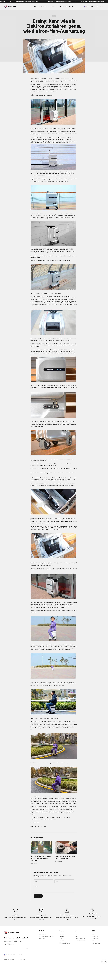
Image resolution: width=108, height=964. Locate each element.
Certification (62, 940)
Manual (77, 936)
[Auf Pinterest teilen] (41, 826)
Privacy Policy (95, 936)
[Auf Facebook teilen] (35, 826)
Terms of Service (96, 940)
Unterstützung (62, 6)
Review (54, 15)
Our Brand (62, 933)
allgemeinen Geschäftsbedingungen (64, 875)
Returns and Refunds (97, 943)
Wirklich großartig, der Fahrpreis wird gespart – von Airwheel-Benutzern (41, 858)
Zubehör (53, 6)
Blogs (61, 938)
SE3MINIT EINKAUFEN (35, 822)
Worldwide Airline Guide (81, 940)
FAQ (76, 933)
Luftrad (71, 6)
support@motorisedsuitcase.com (14, 941)
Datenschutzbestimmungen (39, 876)
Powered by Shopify (21, 959)
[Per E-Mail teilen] (45, 826)
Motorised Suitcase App (81, 938)
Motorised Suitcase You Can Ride (46, 936)
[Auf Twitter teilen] (38, 826)
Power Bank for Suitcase (43, 6)
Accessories (42, 938)
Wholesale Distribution (65, 943)
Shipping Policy (95, 938)
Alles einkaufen (42, 933)
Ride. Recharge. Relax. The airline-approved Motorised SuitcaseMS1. (35, 1)
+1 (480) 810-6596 (10, 944)
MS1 (35, 6)
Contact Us (62, 936)
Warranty (94, 933)
